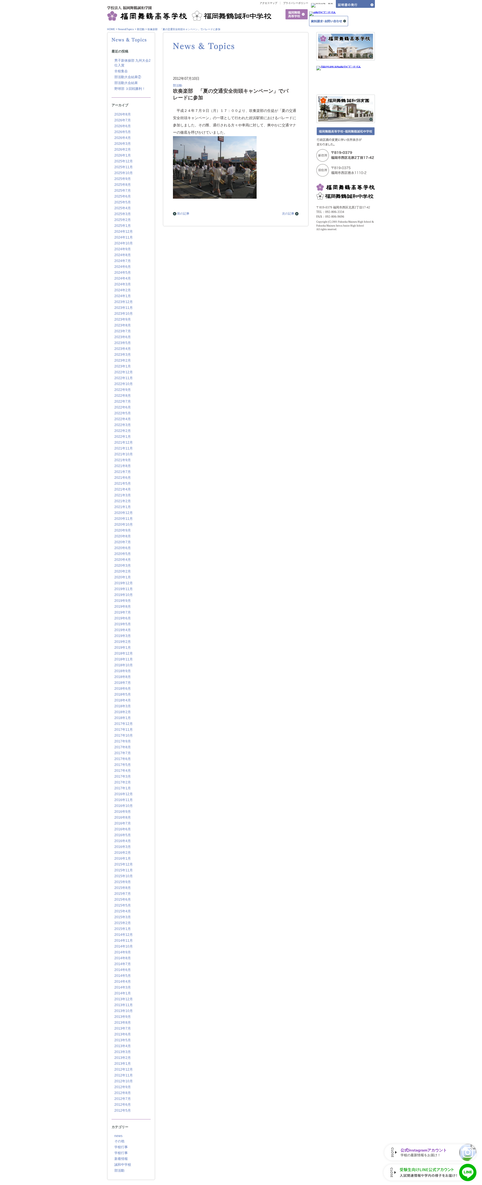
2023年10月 (123, 314)
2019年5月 (122, 624)
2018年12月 (123, 653)
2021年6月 (122, 478)
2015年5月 (122, 905)
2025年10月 (123, 173)
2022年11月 (123, 378)
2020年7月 (122, 542)
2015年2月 (122, 923)
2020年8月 (122, 536)
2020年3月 (122, 566)
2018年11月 (123, 659)
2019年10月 (123, 595)
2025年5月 (122, 202)
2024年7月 (122, 261)
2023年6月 (122, 337)
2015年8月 (122, 888)
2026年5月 (122, 132)
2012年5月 (122, 1110)
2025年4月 (122, 208)
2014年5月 (122, 976)
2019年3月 (122, 636)
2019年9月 (122, 601)
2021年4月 (122, 489)
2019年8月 (122, 607)
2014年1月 (122, 993)
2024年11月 (123, 237)
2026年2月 (122, 150)
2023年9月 (122, 319)
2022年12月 (123, 372)
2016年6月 (122, 829)
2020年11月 (123, 519)
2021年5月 (122, 483)
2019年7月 (122, 612)
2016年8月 (122, 817)
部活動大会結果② (127, 77)
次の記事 (288, 213)
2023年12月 (123, 302)
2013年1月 (122, 1064)
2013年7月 (122, 1028)
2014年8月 (122, 958)
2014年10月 (123, 946)
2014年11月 (123, 941)
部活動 (140, 29)
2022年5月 (122, 413)
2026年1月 (122, 155)
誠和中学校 (122, 1165)
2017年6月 (122, 759)
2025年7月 (122, 191)
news (118, 1136)
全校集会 (121, 71)
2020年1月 (122, 577)
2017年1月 (122, 788)
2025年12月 (123, 161)
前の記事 (183, 213)
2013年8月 (122, 1023)
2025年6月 (122, 196)
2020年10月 (123, 525)
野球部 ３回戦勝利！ (129, 89)
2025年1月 (122, 226)
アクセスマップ (268, 3)
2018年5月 (122, 694)
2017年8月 (122, 747)
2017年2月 (122, 782)
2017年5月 (122, 765)
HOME (111, 29)
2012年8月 (122, 1093)
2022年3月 (122, 425)
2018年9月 (122, 671)
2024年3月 (122, 284)
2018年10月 (123, 665)
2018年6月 (122, 689)
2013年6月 (122, 1034)
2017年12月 (123, 724)
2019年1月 (122, 648)
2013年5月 (122, 1040)
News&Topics (126, 29)
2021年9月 (122, 460)
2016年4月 (122, 841)
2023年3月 (122, 355)
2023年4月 (122, 349)
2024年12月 (123, 232)
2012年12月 (123, 1069)
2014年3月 (122, 987)
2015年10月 (123, 876)
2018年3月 (122, 706)
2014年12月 (123, 935)
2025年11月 (123, 167)
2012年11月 (123, 1075)
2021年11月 (123, 448)
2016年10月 (123, 806)
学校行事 (121, 1147)
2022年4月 (122, 419)
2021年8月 (122, 466)
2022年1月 (122, 437)
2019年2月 (122, 642)
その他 (119, 1141)
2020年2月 (122, 571)
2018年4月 (122, 700)
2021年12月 (123, 442)
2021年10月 (123, 454)
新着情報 (121, 1159)
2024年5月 (122, 273)
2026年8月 (122, 114)
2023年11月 (123, 308)
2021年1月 (122, 507)
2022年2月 (122, 431)
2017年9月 (122, 741)
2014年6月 (122, 970)
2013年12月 (123, 999)
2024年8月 (122, 255)
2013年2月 (122, 1058)
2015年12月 (123, 864)
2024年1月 (122, 296)
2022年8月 (122, 396)
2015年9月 (122, 882)
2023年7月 (122, 331)
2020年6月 (122, 548)
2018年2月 (122, 712)
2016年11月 (123, 800)
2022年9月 (122, 390)
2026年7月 (122, 120)
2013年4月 (122, 1046)
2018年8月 (122, 677)
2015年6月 (122, 900)
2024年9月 (122, 249)
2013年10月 (123, 1011)
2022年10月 (123, 384)
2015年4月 (122, 911)
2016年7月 (122, 823)
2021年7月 (122, 472)
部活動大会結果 (126, 83)
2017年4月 (122, 771)
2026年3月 (122, 144)
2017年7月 (122, 753)
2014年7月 (122, 964)
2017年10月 (123, 735)
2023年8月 (122, 325)
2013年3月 (122, 1052)
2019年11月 (123, 589)
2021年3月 (122, 495)
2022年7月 (122, 401)
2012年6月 (122, 1105)
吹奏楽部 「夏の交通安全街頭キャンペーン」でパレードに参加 (184, 29)
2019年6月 (122, 618)
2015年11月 (123, 870)
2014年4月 (122, 982)
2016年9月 (122, 812)
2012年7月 (122, 1099)
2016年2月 (122, 853)
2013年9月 (122, 1017)
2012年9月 (122, 1087)
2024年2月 (122, 290)
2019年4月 (122, 630)
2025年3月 (122, 214)
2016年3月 (122, 847)
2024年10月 (123, 243)
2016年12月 (123, 794)
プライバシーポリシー (295, 3)
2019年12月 (123, 583)
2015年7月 (122, 894)
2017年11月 (123, 730)
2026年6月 (122, 126)
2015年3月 (122, 917)
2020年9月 (122, 530)
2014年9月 (122, 952)
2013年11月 (123, 1005)
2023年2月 (122, 360)
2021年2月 (122, 501)
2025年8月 (122, 185)
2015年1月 (122, 929)
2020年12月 (123, 513)
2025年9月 (122, 179)
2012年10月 (123, 1081)
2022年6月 (122, 407)
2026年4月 (122, 138)
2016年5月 (122, 835)
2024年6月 (122, 267)
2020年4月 (122, 560)
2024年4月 (122, 278)
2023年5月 (122, 343)
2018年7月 (122, 683)
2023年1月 (122, 366)
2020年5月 (122, 554)
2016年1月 (122, 858)
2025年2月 (122, 220)
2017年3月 (122, 776)
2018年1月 (122, 718)
